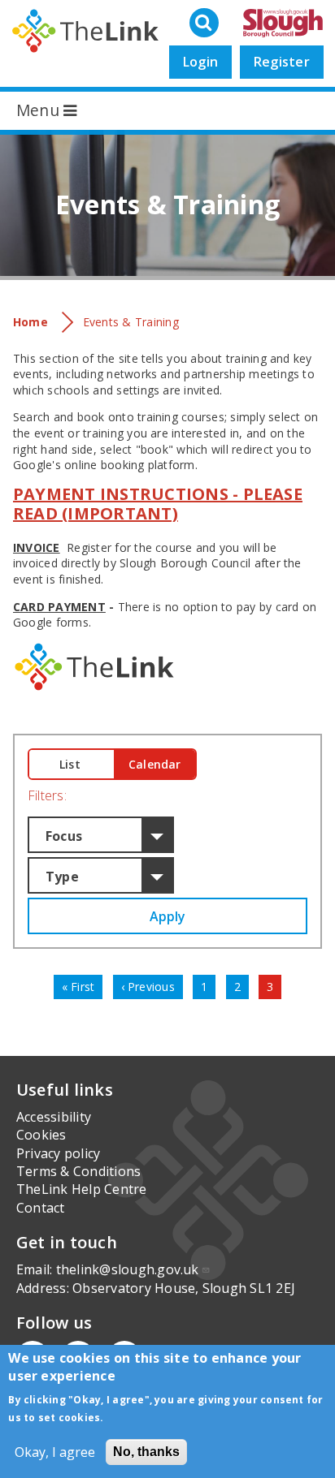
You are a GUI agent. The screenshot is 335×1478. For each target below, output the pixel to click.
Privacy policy (58, 1153)
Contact (40, 1208)
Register (282, 62)
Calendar (154, 764)
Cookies (41, 1135)
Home (30, 322)
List (69, 764)
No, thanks (146, 1452)
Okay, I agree (55, 1452)
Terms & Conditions (78, 1171)
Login (200, 62)
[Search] (205, 23)
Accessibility (53, 1117)
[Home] (85, 31)
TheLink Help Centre (81, 1189)
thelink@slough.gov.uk (127, 1269)
